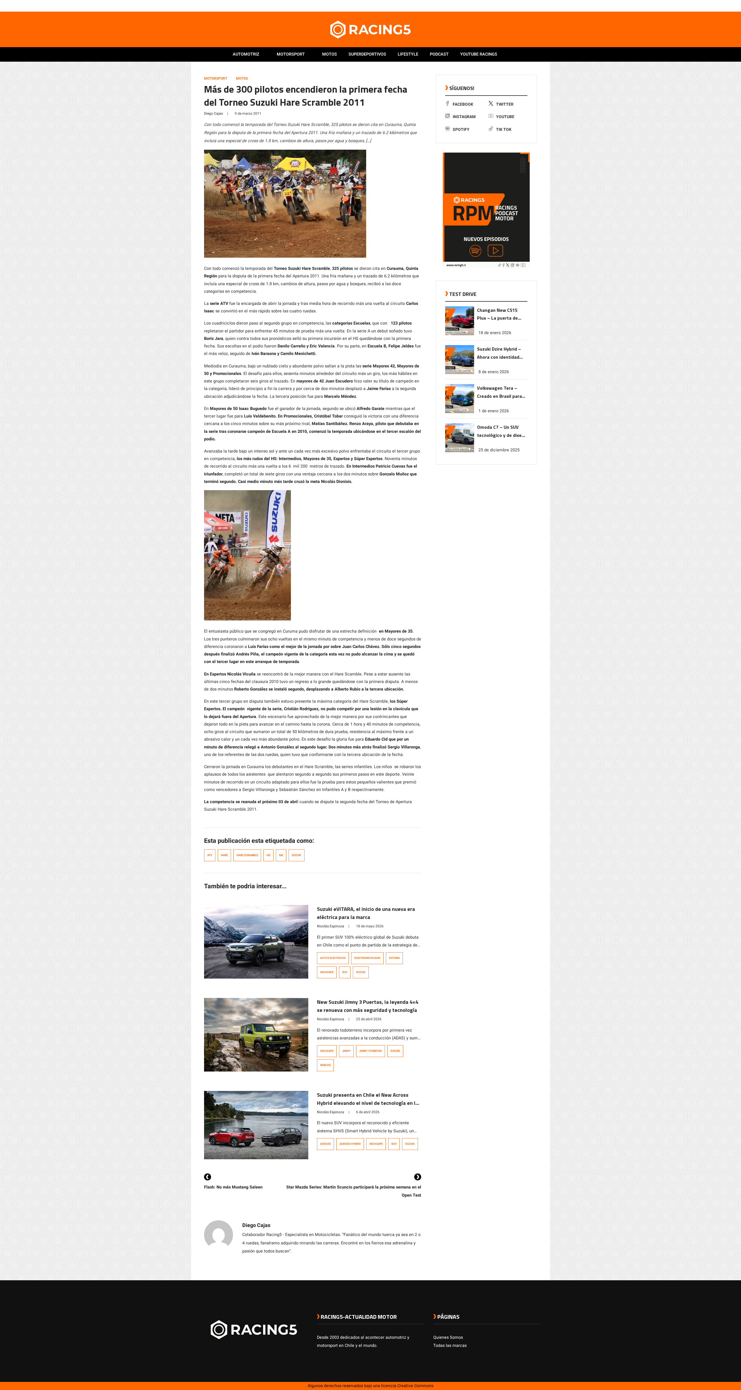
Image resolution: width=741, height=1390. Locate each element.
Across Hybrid (350, 1144)
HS (268, 855)
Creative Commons (415, 1386)
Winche (325, 1065)
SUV (344, 972)
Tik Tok (503, 130)
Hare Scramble (247, 855)
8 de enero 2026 (493, 372)
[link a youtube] (526, 5)
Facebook (463, 104)
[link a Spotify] (532, 5)
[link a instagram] (520, 5)
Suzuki (296, 855)
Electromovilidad (367, 958)
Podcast (439, 54)
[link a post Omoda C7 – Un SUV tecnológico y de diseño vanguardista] (459, 451)
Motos (329, 54)
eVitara (394, 958)
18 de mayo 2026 (370, 926)
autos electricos (333, 958)
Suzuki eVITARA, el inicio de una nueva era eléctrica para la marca (366, 913)
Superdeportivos (367, 54)
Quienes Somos (448, 1337)
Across (325, 1144)
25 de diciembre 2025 (499, 450)
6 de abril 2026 (367, 1112)
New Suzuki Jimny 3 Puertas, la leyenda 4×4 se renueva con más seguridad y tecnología (367, 1006)
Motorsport (291, 54)
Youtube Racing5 (478, 54)
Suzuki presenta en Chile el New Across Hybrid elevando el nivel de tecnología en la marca (367, 1103)
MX (281, 855)
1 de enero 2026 (493, 411)
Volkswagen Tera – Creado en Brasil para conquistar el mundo (499, 392)
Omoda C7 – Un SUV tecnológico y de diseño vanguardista (502, 431)
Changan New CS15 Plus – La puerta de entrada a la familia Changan (497, 315)
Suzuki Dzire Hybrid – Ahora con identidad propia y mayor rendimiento (499, 353)
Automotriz (246, 54)
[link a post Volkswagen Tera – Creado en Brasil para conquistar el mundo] (459, 412)
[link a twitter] (515, 5)
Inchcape (326, 972)
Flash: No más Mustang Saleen (233, 1187)
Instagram (464, 117)
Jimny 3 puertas (370, 1051)
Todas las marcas (450, 1346)
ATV (209, 855)
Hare (224, 855)
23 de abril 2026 (368, 1019)
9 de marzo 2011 (248, 113)
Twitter (504, 104)
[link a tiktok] (538, 5)
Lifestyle (408, 54)
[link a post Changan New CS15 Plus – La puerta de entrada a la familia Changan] (459, 334)
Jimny (346, 1051)
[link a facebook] (509, 5)
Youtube (505, 117)
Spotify (461, 130)
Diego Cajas (213, 113)
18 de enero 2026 (494, 333)
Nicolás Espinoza (330, 926)
